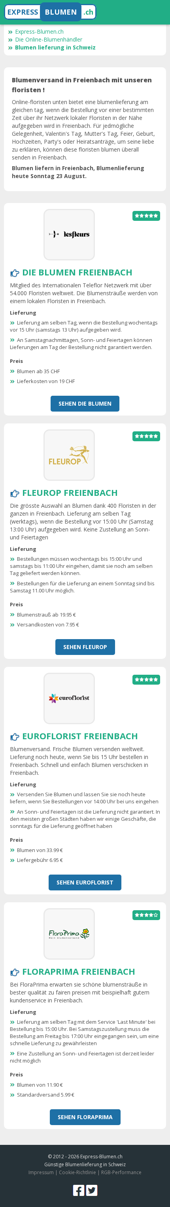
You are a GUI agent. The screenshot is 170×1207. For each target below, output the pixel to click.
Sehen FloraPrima (85, 1117)
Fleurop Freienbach (70, 492)
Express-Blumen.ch (39, 31)
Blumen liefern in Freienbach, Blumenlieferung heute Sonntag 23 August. (78, 172)
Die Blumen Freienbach (77, 272)
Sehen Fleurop (85, 647)
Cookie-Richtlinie (77, 1172)
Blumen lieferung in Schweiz (55, 47)
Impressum (41, 1172)
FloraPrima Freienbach (78, 971)
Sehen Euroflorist (85, 882)
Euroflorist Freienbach (80, 736)
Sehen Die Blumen (85, 403)
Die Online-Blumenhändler (48, 39)
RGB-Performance (121, 1172)
